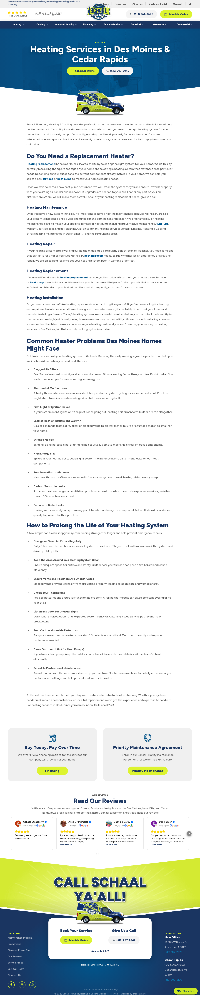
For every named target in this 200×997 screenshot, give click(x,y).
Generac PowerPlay (19, 950)
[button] (141, 14)
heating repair (93, 255)
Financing (52, 771)
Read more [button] (66, 844)
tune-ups (162, 223)
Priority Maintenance (147, 771)
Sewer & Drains (112, 24)
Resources (120, 4)
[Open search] (190, 3)
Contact (177, 4)
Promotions (14, 943)
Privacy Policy (111, 989)
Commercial (183, 24)
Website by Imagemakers (133, 993)
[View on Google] (18, 823)
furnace (48, 179)
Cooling (40, 24)
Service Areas (15, 962)
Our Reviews (15, 956)
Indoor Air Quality (64, 24)
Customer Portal (158, 4)
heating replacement (74, 277)
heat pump (64, 179)
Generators (159, 24)
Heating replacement (41, 164)
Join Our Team (16, 968)
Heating (16, 24)
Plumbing (88, 24)
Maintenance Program (20, 937)
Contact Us (14, 975)
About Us (137, 4)
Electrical (135, 24)
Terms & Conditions (92, 989)
